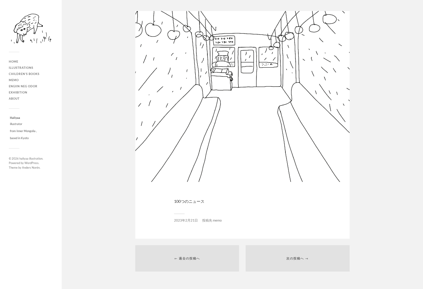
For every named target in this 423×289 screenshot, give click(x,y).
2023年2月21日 (186, 220)
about (14, 98)
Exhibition (18, 92)
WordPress (31, 163)
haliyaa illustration (31, 158)
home (13, 61)
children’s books (24, 74)
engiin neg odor (23, 86)
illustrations (21, 67)
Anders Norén (31, 167)
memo (14, 80)
